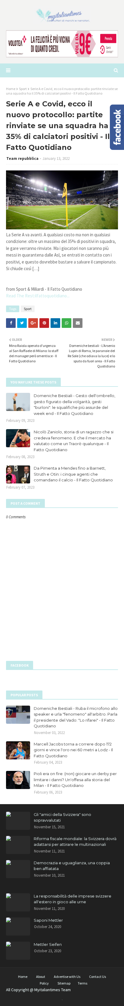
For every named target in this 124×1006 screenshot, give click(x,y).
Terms (82, 983)
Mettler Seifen (48, 944)
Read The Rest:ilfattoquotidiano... (38, 296)
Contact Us (97, 976)
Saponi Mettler (48, 920)
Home (10, 88)
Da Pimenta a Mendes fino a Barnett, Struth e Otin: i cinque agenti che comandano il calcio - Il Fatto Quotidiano (73, 474)
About (40, 976)
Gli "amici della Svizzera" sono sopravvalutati (62, 817)
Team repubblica (22, 158)
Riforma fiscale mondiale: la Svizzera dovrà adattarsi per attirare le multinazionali (75, 841)
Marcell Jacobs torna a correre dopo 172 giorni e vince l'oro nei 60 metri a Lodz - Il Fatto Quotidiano (73, 750)
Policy (44, 983)
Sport (23, 88)
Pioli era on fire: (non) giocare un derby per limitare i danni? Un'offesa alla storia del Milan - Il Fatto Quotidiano (75, 779)
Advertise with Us (67, 976)
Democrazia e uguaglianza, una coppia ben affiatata (72, 865)
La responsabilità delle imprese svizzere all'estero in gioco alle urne (72, 899)
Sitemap (63, 983)
